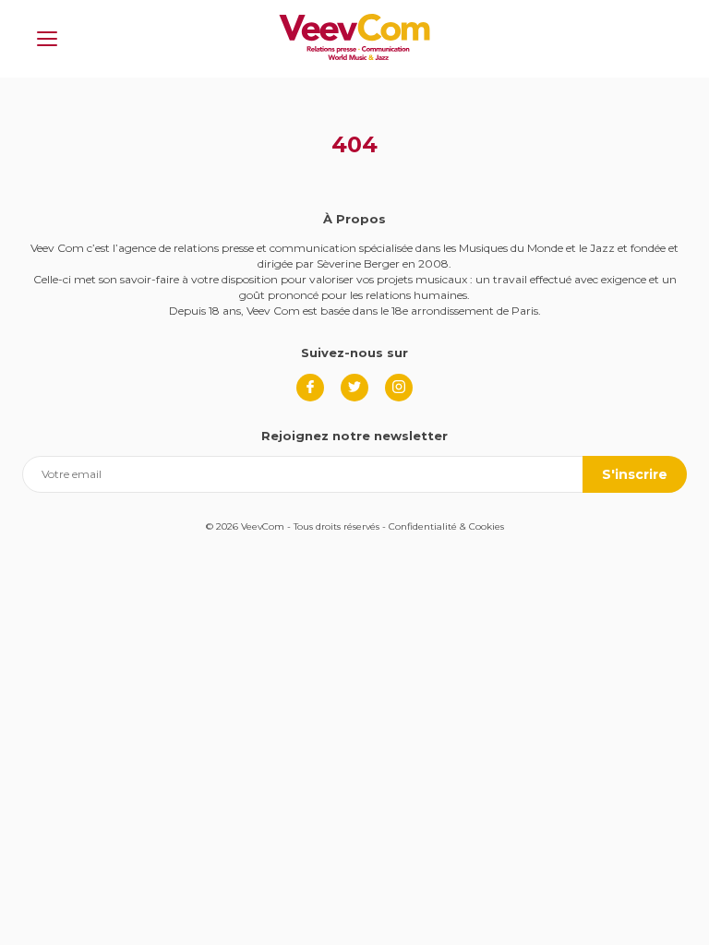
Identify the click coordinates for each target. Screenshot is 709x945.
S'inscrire (634, 474)
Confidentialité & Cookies (446, 526)
